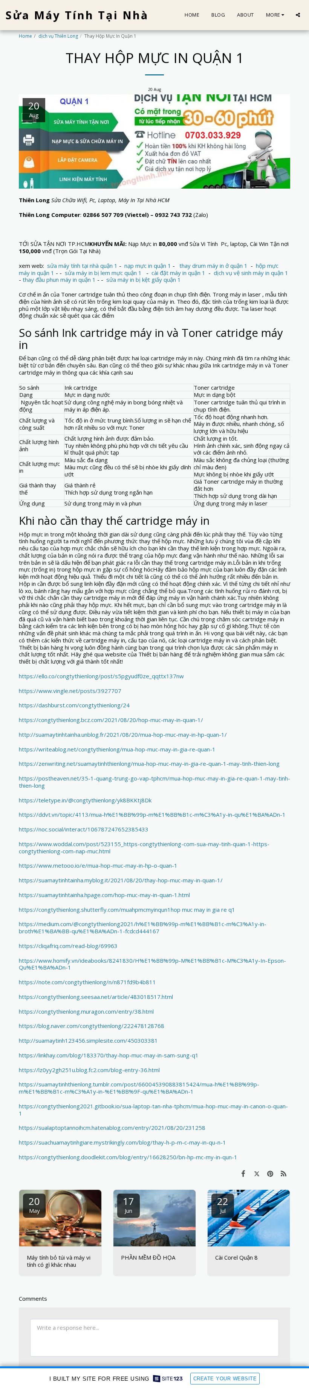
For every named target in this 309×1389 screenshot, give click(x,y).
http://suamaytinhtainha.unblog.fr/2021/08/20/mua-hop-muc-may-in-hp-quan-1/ (123, 734)
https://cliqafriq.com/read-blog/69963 (68, 946)
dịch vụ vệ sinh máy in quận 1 (251, 273)
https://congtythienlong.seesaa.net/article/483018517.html (96, 996)
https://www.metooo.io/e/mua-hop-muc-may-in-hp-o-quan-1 (98, 865)
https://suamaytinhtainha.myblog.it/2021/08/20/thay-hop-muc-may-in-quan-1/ (121, 880)
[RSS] (284, 1173)
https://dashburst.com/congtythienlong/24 (74, 705)
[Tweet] (257, 1173)
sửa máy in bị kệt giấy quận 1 (143, 279)
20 (34, 1204)
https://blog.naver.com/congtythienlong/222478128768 (91, 1025)
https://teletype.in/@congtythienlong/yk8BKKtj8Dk (85, 800)
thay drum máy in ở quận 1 (213, 265)
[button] (298, 14)
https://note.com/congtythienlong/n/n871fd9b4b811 (87, 982)
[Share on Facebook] (243, 1173)
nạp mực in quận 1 (147, 265)
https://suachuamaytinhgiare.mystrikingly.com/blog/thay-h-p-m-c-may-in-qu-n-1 (122, 1142)
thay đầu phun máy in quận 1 (59, 279)
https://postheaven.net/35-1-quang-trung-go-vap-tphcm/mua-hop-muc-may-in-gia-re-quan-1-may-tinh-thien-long (154, 781)
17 (128, 1204)
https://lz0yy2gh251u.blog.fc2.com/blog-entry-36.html (89, 1070)
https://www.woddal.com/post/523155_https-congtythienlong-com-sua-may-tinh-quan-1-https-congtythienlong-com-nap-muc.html (144, 847)
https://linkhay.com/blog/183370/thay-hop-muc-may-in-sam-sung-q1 (109, 1055)
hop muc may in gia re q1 (203, 909)
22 (222, 1204)
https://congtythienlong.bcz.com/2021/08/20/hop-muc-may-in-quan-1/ (111, 720)
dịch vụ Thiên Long (58, 36)
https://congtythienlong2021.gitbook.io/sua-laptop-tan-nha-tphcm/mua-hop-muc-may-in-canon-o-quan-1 (153, 1109)
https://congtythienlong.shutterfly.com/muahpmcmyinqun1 (95, 909)
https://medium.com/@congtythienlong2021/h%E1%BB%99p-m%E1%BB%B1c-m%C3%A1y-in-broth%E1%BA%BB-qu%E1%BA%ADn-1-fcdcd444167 (142, 927)
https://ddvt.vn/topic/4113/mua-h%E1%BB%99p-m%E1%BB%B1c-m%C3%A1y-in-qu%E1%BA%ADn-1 (152, 814)
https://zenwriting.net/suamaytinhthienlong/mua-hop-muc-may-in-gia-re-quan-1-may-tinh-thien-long (149, 763)
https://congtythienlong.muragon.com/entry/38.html (86, 1011)
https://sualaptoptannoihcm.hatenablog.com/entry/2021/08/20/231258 (112, 1127)
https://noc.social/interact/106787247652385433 (83, 829)
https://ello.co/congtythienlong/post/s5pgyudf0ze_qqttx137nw (101, 676)
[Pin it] (270, 1173)
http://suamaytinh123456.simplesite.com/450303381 (88, 1040)
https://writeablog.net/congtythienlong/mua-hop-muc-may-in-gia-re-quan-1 (117, 749)
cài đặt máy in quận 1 (178, 273)
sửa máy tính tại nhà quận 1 (82, 265)
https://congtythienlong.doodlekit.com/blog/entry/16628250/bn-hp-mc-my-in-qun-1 (128, 1157)
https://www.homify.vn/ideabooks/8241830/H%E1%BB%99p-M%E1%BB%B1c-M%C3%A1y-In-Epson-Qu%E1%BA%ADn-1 (152, 964)
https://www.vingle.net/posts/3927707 (70, 690)
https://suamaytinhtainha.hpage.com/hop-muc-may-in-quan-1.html (104, 895)
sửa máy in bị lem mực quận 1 (103, 273)
